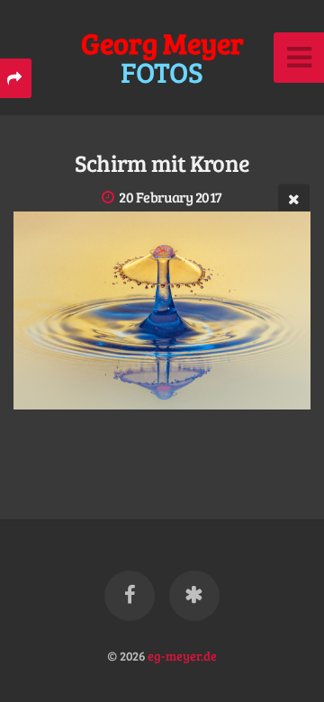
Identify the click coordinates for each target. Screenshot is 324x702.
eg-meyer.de (182, 655)
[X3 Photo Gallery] (194, 596)
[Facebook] (129, 596)
